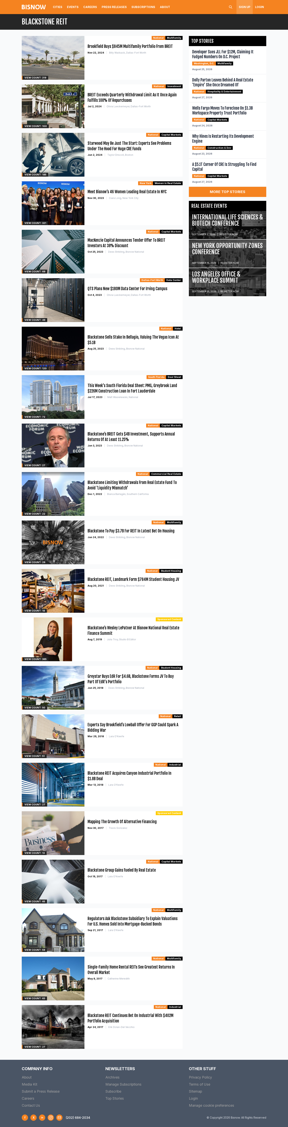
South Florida (156, 377)
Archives (112, 1077)
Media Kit (29, 1084)
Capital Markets (171, 134)
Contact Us (31, 1105)
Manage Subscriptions (123, 1084)
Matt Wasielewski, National (122, 397)
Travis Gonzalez (118, 827)
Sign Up (244, 7)
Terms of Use (199, 1084)
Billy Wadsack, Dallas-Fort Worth (127, 52)
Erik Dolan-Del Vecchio (121, 1027)
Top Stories (114, 1098)
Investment (174, 86)
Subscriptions (143, 7)
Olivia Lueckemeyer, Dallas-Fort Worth (129, 106)
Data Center (173, 280)
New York (145, 183)
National (158, 37)
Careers (90, 7)
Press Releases (114, 7)
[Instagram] (51, 1117)
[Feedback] (59, 1117)
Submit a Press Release (41, 1091)
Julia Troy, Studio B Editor (121, 639)
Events (73, 7)
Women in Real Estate (168, 183)
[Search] (230, 7)
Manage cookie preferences (211, 1105)
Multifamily (174, 37)
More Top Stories (227, 192)
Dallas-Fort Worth (152, 280)
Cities (57, 7)
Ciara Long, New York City (124, 198)
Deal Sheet (174, 377)
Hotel (178, 328)
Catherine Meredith (119, 978)
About (165, 7)
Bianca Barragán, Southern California (128, 494)
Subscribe (113, 1091)
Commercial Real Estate (166, 473)
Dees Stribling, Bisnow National (126, 251)
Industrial (175, 764)
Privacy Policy (200, 1077)
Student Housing (171, 570)
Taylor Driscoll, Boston (120, 154)
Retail (177, 716)
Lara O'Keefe (116, 736)
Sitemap (195, 1091)
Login (259, 7)
